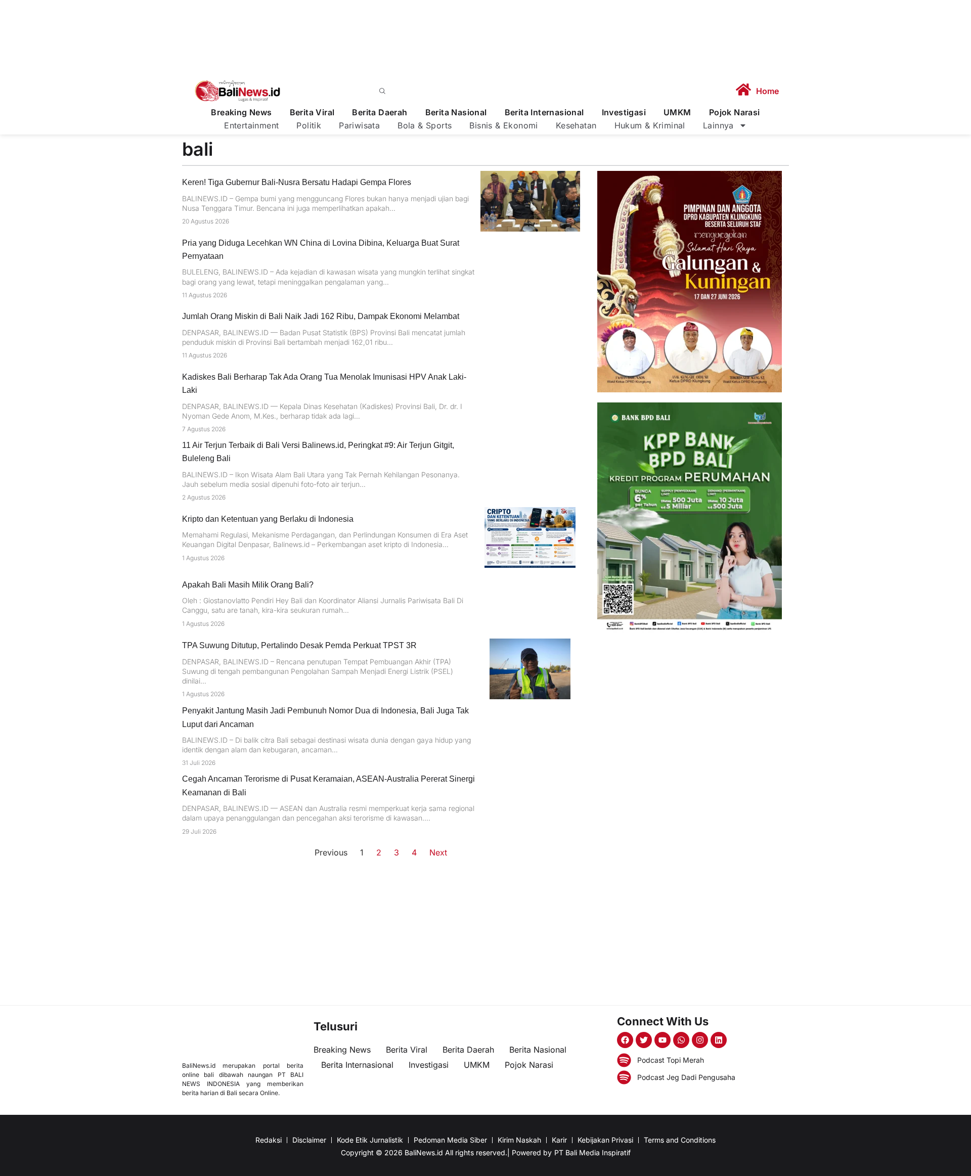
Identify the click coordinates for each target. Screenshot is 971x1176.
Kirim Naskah (519, 1140)
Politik (308, 125)
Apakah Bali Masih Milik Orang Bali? (248, 584)
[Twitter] (644, 1040)
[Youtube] (662, 1040)
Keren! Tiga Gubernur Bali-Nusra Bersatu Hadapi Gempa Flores (296, 182)
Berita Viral (312, 112)
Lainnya (718, 125)
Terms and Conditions (680, 1140)
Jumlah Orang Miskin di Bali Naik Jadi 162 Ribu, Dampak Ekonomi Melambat (320, 316)
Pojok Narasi (734, 112)
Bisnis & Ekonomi (503, 125)
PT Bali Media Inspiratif (592, 1152)
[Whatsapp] (681, 1040)
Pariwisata (359, 125)
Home (767, 91)
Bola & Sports (425, 125)
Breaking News (241, 112)
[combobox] (503, 91)
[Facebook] (625, 1040)
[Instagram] (700, 1040)
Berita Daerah (379, 112)
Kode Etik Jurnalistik (370, 1140)
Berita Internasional (544, 112)
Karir (559, 1140)
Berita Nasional (456, 112)
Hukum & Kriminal (649, 125)
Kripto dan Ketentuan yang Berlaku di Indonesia (268, 519)
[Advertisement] (689, 714)
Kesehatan (576, 125)
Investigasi (624, 112)
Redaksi (268, 1140)
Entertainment (251, 125)
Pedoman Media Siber (450, 1140)
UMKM (677, 112)
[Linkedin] (719, 1040)
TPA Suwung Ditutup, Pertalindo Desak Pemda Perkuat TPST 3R (299, 645)
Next (438, 852)
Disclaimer (309, 1140)
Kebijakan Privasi (605, 1140)
